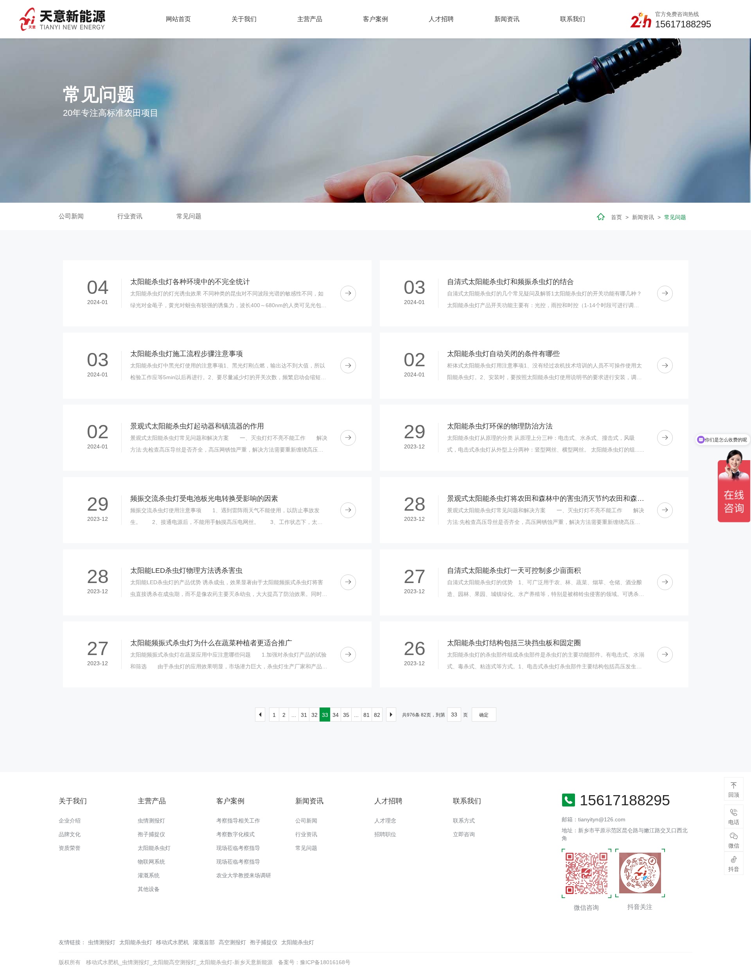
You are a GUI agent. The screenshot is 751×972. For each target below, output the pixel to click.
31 (304, 715)
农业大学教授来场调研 (243, 875)
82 (377, 715)
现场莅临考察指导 (238, 848)
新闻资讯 (506, 19)
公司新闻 (71, 216)
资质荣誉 (70, 848)
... (293, 715)
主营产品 (309, 19)
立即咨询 (464, 834)
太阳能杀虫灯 (154, 848)
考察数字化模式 (235, 834)
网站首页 (178, 19)
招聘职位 (385, 834)
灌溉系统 (149, 875)
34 (335, 715)
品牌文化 (70, 834)
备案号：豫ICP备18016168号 (314, 962)
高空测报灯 (232, 942)
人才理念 (385, 820)
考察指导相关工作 (238, 820)
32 (314, 715)
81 (366, 715)
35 (346, 715)
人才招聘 (441, 19)
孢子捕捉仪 (151, 834)
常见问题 (188, 216)
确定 (484, 715)
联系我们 (572, 19)
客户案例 (375, 19)
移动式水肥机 (172, 942)
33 (325, 715)
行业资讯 (129, 216)
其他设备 (149, 889)
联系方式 (464, 820)
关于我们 (244, 19)
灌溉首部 (204, 942)
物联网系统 (151, 862)
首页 (616, 217)
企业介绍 (70, 820)
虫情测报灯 (151, 820)
